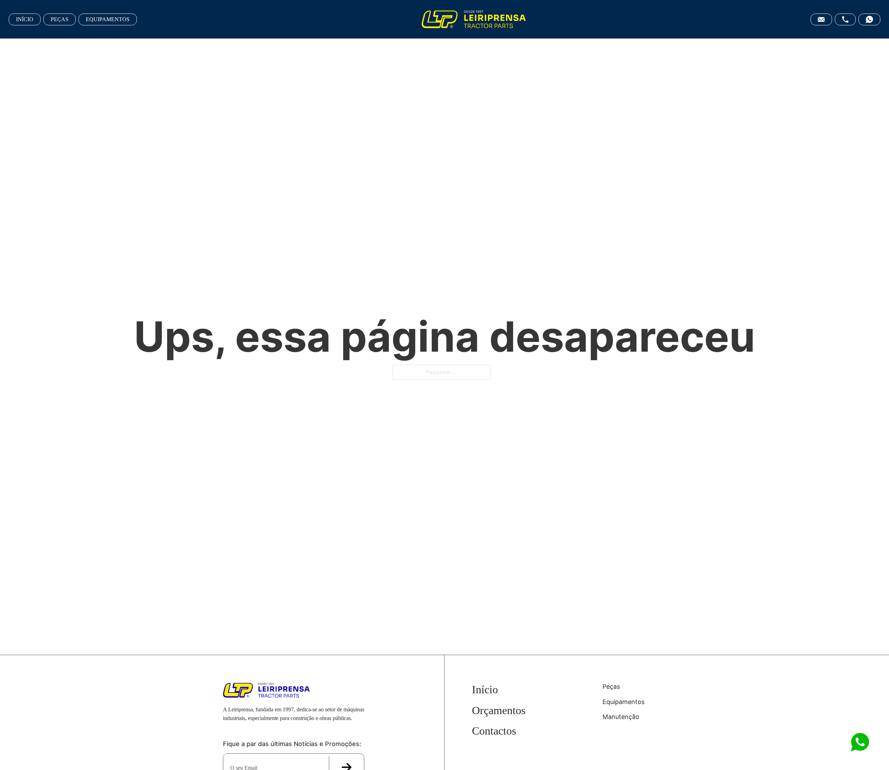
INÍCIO (24, 19)
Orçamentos (498, 710)
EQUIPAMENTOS (108, 19)
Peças (611, 686)
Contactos (494, 731)
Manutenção (621, 716)
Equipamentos (624, 701)
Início (485, 689)
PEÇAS (59, 19)
